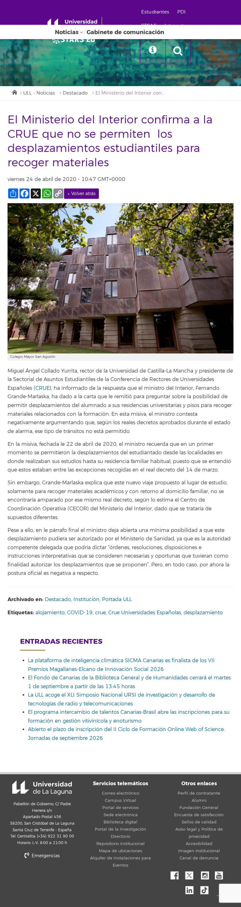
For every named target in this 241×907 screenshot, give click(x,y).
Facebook (177, 874)
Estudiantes (155, 12)
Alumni (199, 800)
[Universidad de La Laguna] (75, 39)
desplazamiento (203, 613)
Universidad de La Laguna (42, 788)
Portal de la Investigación (120, 829)
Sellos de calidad (199, 822)
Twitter (191, 874)
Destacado (75, 93)
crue (100, 613)
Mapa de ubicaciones (120, 850)
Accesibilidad (199, 843)
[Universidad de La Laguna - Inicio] (74, 24)
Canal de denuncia (198, 858)
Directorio (120, 836)
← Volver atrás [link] (81, 193)
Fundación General (198, 807)
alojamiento (50, 613)
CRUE (42, 388)
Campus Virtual (120, 800)
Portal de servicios (120, 807)
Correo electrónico (120, 793)
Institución (86, 599)
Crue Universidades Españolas (144, 613)
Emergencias (45, 855)
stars (55, 877)
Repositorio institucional (120, 843)
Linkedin (191, 888)
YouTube (221, 874)
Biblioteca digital (120, 822)
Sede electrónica (121, 814)
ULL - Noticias (39, 93)
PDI (181, 12)
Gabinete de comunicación (125, 32)
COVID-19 (80, 613)
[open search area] (177, 51)
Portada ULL (117, 599)
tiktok (206, 888)
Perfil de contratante (199, 793)
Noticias (66, 32)
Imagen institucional (199, 850)
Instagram (206, 874)
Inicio (14, 91)
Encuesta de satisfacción (199, 814)
